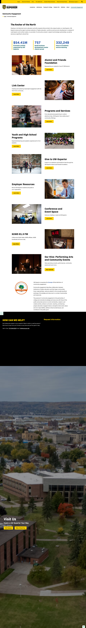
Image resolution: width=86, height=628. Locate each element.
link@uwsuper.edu (24, 328)
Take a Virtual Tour (21, 528)
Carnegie (50, 282)
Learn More (16, 244)
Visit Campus (8, 528)
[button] (78, 1)
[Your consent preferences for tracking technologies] (83, 626)
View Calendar (49, 269)
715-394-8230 (12, 328)
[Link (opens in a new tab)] (21, 288)
